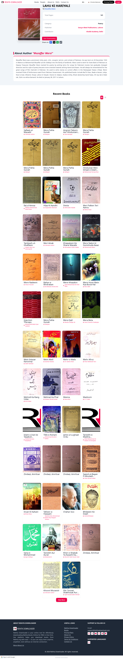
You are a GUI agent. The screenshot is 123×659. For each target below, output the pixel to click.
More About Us (18, 645)
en (89, 642)
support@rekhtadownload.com (99, 630)
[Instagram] (99, 633)
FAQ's (57, 2)
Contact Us (65, 2)
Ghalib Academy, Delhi (94, 32)
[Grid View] (101, 97)
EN (83, 2)
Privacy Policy (69, 637)
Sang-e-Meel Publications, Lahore (90, 28)
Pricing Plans (68, 633)
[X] (92, 633)
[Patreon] (105, 633)
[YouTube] (95, 633)
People (42, 2)
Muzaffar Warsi (50, 9)
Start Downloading (49, 38)
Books (36, 2)
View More (61, 600)
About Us (51, 2)
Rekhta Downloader (71, 628)
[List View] (105, 97)
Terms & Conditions (71, 639)
